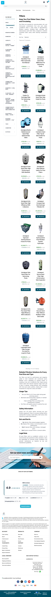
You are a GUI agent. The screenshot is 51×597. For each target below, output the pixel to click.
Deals (19, 536)
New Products (21, 538)
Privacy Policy (5, 548)
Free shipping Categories (39, 541)
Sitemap (19, 550)
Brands (19, 541)
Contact (19, 545)
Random (27, 37)
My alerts (4, 541)
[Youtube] (29, 581)
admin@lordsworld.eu (38, 569)
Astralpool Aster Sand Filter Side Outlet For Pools (40, 97)
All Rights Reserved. (10, 593)
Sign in (3, 536)
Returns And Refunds (6, 563)
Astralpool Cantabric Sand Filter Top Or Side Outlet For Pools (40, 133)
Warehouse (20, 548)
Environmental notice (38, 538)
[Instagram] (21, 581)
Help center (36, 536)
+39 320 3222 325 (38, 568)
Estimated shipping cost (39, 543)
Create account (5, 538)
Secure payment (5, 558)
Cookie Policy (5, 545)
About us (36, 534)
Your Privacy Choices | (37, 594)
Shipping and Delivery (6, 560)
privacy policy (37, 459)
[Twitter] (25, 581)
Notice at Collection (44, 593)
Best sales (20, 534)
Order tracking (5, 534)
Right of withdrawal (6, 550)
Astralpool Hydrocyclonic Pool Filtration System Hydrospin (40, 239)
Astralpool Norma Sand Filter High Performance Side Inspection (40, 276)
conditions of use (24, 459)
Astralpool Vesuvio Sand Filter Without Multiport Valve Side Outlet (40, 312)
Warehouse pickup (38, 545)
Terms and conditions (6, 565)
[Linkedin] (33, 581)
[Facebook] (18, 581)
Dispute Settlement (6, 552)
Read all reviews (25, 506)
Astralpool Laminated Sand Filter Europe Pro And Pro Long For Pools (26, 349)
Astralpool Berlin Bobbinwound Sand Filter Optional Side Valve (26, 133)
